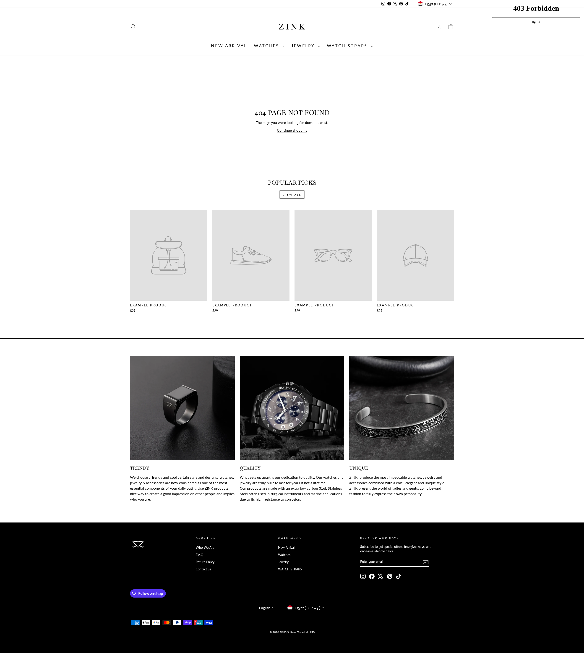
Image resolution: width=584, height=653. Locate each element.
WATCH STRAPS (348, 45)
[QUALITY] (292, 408)
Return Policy (205, 562)
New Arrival (229, 45)
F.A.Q (199, 555)
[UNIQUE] (401, 408)
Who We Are (205, 547)
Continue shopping (292, 130)
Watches (267, 45)
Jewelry (304, 45)
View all (292, 194)
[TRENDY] (182, 408)
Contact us (203, 569)
